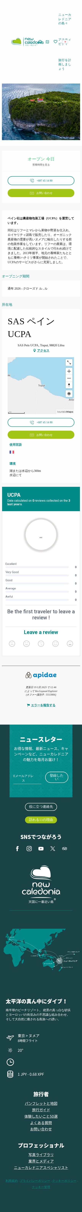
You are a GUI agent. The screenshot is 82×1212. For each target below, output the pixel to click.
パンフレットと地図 (41, 1103)
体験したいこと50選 (41, 1116)
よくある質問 (41, 1122)
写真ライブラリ (41, 1154)
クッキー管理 (41, 1187)
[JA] (65, 42)
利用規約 (12, 1180)
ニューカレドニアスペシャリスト (41, 1167)
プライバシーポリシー (35, 1180)
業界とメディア (41, 1161)
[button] (66, 42)
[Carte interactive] (47, 42)
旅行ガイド (41, 1109)
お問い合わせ (41, 1129)
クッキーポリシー (64, 1180)
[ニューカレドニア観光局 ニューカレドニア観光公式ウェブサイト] (27, 42)
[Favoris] (56, 42)
